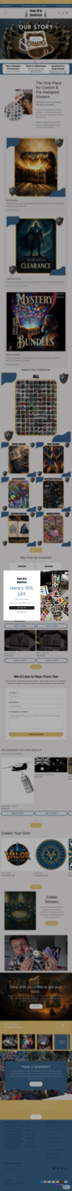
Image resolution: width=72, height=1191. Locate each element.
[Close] (66, 573)
